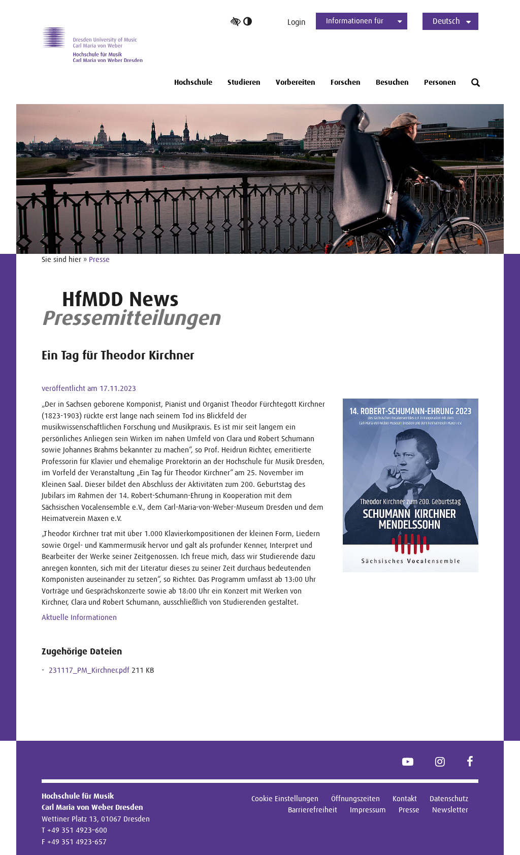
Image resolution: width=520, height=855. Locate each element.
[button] (476, 83)
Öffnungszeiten (355, 798)
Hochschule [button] (193, 82)
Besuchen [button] (392, 82)
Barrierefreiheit (312, 809)
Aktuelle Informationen (79, 617)
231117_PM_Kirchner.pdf (89, 670)
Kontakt (405, 798)
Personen (440, 82)
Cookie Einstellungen (284, 798)
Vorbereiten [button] (295, 82)
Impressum (368, 809)
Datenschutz (449, 798)
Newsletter (450, 809)
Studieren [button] (244, 82)
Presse (99, 259)
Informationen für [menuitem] (354, 20)
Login (296, 22)
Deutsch (446, 21)
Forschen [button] (346, 82)
